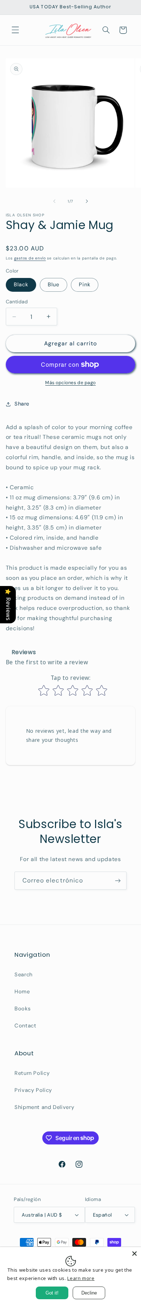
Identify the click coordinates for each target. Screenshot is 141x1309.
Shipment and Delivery (44, 1107)
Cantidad (17, 301)
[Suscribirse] (118, 880)
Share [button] (21, 403)
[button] (15, 30)
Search (23, 974)
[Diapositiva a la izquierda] (54, 201)
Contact (25, 1025)
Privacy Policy (33, 1090)
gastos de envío (30, 258)
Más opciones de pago (70, 383)
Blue (53, 284)
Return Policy (32, 1073)
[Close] (134, 1253)
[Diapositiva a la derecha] (87, 201)
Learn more (80, 1278)
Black (21, 284)
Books (22, 1008)
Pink (84, 284)
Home (22, 991)
